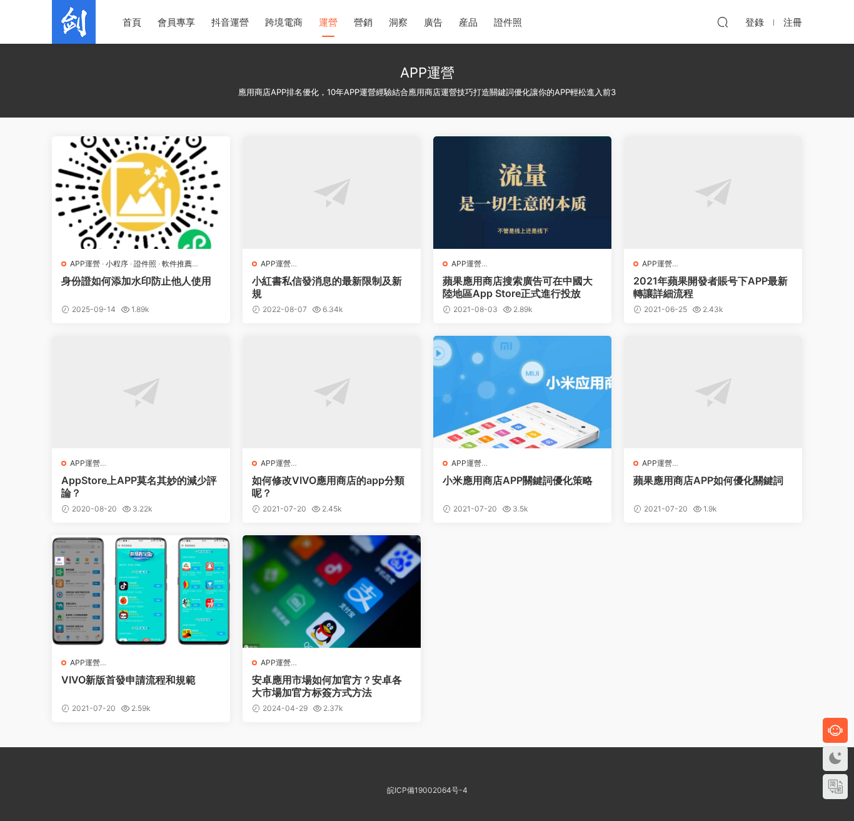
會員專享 (176, 22)
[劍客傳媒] (74, 22)
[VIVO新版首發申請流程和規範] (141, 591)
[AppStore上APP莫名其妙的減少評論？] (141, 392)
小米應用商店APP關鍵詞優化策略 (518, 480)
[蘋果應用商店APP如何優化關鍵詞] (713, 392)
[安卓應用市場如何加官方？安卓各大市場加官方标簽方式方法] (332, 591)
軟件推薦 (177, 263)
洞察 (398, 22)
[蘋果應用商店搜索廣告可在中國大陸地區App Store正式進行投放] (522, 192)
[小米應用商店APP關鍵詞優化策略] (522, 392)
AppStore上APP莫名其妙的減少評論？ (139, 486)
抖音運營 (230, 22)
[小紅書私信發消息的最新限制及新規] (332, 192)
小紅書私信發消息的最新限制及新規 (327, 287)
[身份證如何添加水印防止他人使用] (141, 192)
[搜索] (722, 22)
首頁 (132, 22)
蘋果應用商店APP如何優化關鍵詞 (708, 480)
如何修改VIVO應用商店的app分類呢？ (328, 486)
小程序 (117, 263)
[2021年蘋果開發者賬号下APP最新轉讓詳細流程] (713, 192)
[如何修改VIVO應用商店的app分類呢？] (332, 392)
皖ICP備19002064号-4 (427, 790)
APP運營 (85, 263)
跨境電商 (284, 22)
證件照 (508, 22)
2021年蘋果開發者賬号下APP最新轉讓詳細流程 (710, 287)
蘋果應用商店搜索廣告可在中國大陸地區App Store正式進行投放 (518, 287)
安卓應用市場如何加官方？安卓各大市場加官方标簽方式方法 (327, 685)
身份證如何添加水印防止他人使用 (136, 281)
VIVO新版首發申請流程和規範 (128, 679)
